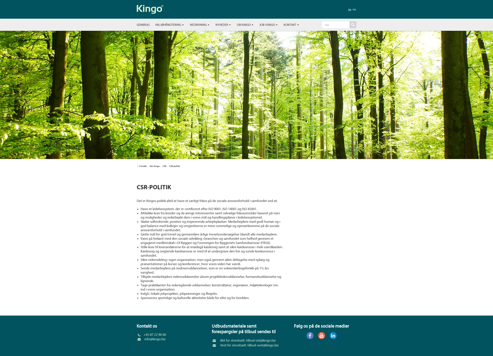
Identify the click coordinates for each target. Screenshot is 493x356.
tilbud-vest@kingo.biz (263, 345)
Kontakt (290, 25)
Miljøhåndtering (168, 25)
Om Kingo (244, 25)
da (349, 9)
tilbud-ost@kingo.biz (261, 340)
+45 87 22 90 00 (154, 335)
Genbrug (143, 25)
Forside (143, 166)
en (354, 9)
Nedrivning (198, 25)
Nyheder (222, 25)
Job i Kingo (267, 25)
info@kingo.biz (155, 339)
